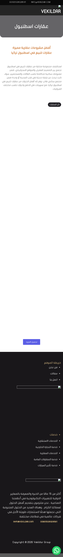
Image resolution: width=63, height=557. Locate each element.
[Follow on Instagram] (33, 533)
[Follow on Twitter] (25, 533)
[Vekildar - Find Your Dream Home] (46, 10)
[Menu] (4, 10)
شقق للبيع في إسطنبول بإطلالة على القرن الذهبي (31, 192)
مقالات (53, 373)
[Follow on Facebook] (37, 533)
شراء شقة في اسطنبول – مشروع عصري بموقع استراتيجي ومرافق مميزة (31, 271)
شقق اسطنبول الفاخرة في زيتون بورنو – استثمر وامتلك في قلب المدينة (31, 231)
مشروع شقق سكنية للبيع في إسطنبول (31, 159)
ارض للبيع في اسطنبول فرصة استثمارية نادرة (31, 126)
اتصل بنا (53, 379)
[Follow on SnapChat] (29, 533)
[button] (56, 550)
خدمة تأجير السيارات (47, 465)
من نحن (53, 367)
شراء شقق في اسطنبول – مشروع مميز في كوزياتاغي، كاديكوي (31, 313)
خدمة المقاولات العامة (45, 459)
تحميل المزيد (31, 342)
